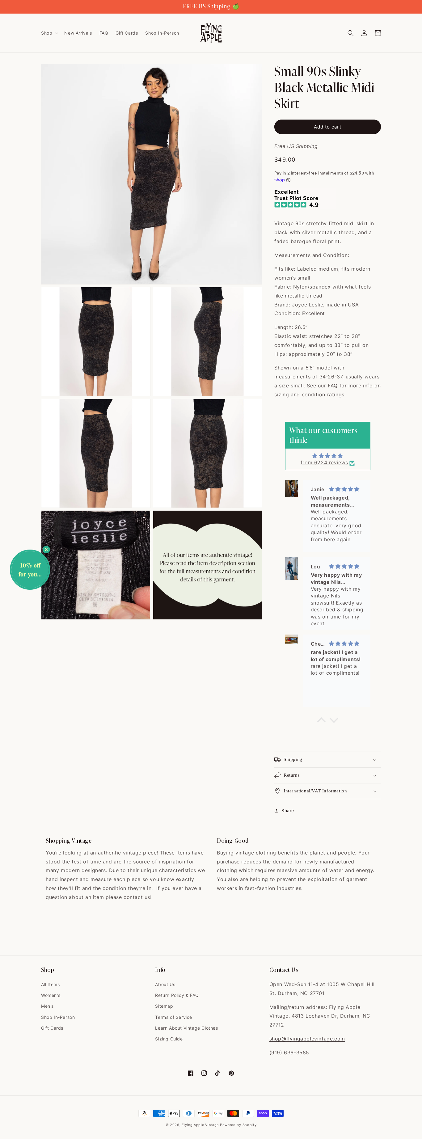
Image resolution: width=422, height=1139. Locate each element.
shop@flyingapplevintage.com (307, 1039)
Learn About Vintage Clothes (186, 1028)
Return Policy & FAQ (177, 995)
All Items (50, 984)
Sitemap (164, 1006)
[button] (49, 33)
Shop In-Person (58, 1017)
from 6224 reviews (324, 462)
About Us (165, 984)
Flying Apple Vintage (200, 1125)
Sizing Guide (169, 1038)
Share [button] (287, 810)
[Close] (46, 549)
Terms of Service (173, 1017)
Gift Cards (52, 1028)
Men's (47, 1006)
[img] (327, 455)
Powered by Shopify (238, 1125)
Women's (50, 995)
